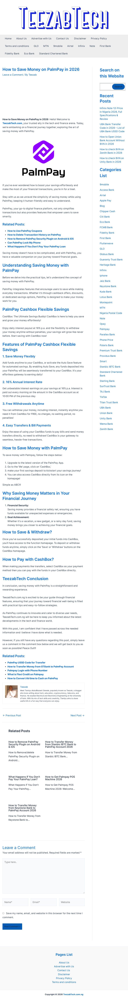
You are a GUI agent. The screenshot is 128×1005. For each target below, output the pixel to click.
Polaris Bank (107, 345)
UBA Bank (105, 407)
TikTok (103, 397)
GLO (36, 46)
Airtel (70, 46)
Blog (102, 206)
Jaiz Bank (105, 281)
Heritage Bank (108, 264)
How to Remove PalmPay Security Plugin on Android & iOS (24, 744)
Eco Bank (29, 53)
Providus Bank (108, 356)
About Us (21, 38)
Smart (103, 361)
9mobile (57, 46)
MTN (46, 46)
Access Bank (107, 189)
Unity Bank (106, 418)
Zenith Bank (106, 429)
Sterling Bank (107, 381)
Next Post (77, 715)
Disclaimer (80, 38)
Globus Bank (107, 254)
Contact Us (62, 38)
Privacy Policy (99, 38)
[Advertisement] (43, 98)
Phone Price (106, 339)
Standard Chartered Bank (53, 53)
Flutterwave (106, 243)
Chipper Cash (107, 211)
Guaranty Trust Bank (111, 259)
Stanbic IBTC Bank (110, 366)
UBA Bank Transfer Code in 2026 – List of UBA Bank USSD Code (112, 128)
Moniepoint (106, 302)
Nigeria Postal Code (111, 313)
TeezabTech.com (12, 123)
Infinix (81, 46)
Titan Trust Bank (109, 402)
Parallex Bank (107, 334)
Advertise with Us (41, 38)
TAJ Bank (105, 391)
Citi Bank (105, 216)
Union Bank (106, 413)
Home (8, 38)
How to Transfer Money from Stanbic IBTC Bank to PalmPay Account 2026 (60, 744)
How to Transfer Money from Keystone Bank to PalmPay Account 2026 (22, 808)
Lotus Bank (106, 297)
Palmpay (105, 329)
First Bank (105, 46)
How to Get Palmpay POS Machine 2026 (60, 778)
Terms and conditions (17, 46)
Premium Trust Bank (111, 350)
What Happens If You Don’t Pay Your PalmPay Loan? (24, 778)
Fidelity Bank (12, 53)
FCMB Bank (106, 227)
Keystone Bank (108, 286)
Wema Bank (106, 423)
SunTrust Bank (108, 386)
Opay (103, 323)
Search (118, 86)
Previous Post (12, 715)
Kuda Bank (106, 291)
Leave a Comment (12, 74)
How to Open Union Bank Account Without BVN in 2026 (112, 140)
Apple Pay (105, 200)
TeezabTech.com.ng (73, 994)
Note (92, 46)
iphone (103, 275)
